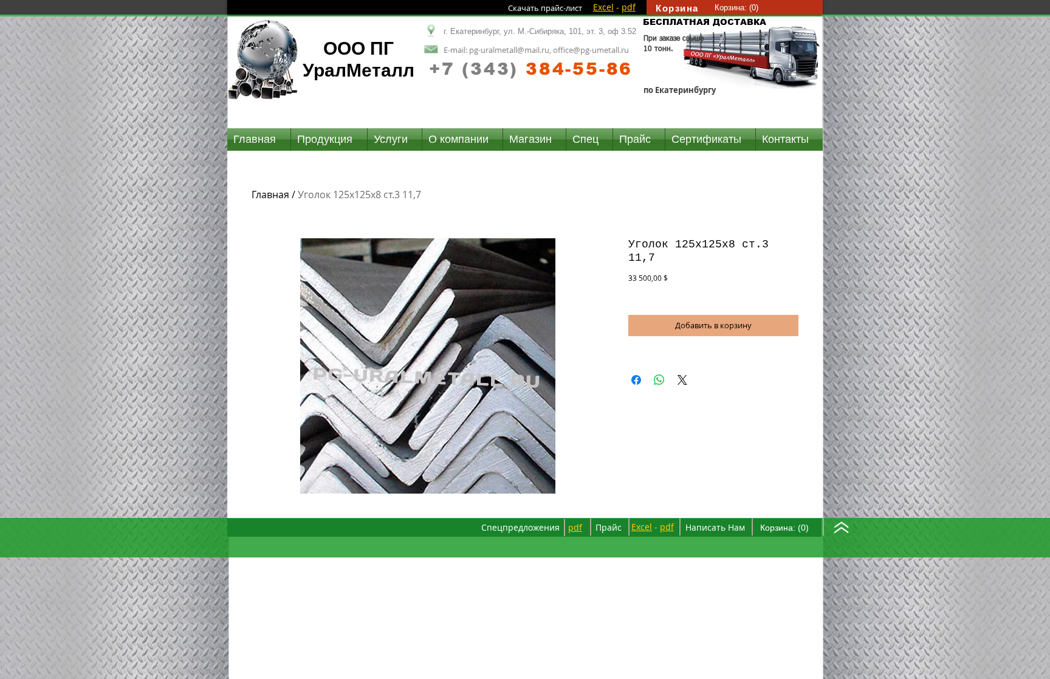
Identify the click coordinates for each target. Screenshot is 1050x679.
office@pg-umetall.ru (591, 49)
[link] (736, 7)
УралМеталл (358, 70)
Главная (270, 194)
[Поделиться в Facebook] (636, 380)
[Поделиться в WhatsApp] (659, 380)
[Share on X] (682, 380)
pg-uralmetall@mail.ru (509, 49)
